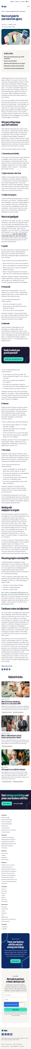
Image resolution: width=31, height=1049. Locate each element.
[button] (28, 1)
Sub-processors (5, 1046)
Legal (2, 1044)
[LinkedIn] (2, 1034)
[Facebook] (7, 669)
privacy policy (16, 1015)
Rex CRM (4, 594)
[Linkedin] (2, 669)
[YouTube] (11, 1034)
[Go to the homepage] (4, 1030)
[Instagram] (5, 1034)
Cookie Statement (14, 1046)
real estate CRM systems (17, 592)
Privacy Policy (8, 1044)
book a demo (5, 604)
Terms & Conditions (17, 1044)
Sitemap (22, 1046)
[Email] (9, 669)
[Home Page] (4, 6)
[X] (5, 669)
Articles (3, 11)
